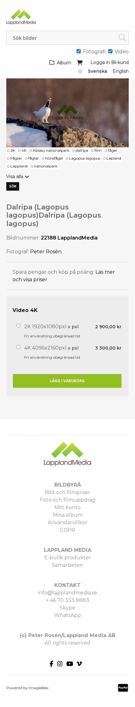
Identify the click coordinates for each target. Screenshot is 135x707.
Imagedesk (38, 687)
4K (23, 150)
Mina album (68, 515)
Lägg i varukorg (67, 380)
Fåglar (16, 158)
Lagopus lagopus (84, 158)
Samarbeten (67, 565)
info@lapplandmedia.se (67, 593)
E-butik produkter (67, 558)
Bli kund (120, 62)
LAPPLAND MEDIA (67, 550)
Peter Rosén (46, 252)
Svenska (97, 71)
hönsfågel (54, 158)
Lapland (113, 158)
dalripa (82, 150)
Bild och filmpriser (67, 492)
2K (12, 150)
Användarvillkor (68, 522)
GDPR (67, 530)
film (98, 150)
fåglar (33, 158)
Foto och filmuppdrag (67, 500)
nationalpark (45, 166)
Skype (67, 608)
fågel (112, 150)
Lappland (19, 166)
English (121, 71)
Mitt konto (67, 507)
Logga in (100, 62)
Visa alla (14, 176)
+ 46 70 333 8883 (67, 600)
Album (64, 63)
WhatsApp (67, 615)
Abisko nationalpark (51, 150)
